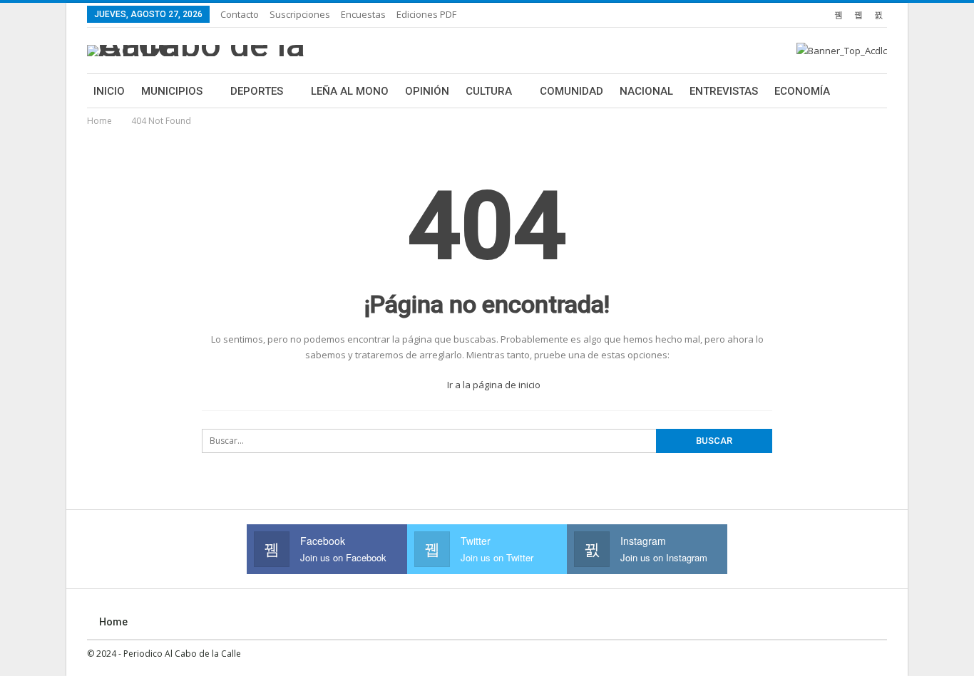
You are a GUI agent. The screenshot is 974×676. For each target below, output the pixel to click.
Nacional (646, 91)
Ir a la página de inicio (492, 384)
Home (113, 622)
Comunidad (571, 91)
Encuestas (363, 14)
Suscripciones (300, 14)
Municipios (172, 91)
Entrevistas (724, 91)
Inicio (109, 91)
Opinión (427, 91)
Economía (802, 91)
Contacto (239, 14)
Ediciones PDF (426, 14)
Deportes (256, 91)
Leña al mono (350, 91)
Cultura (489, 91)
